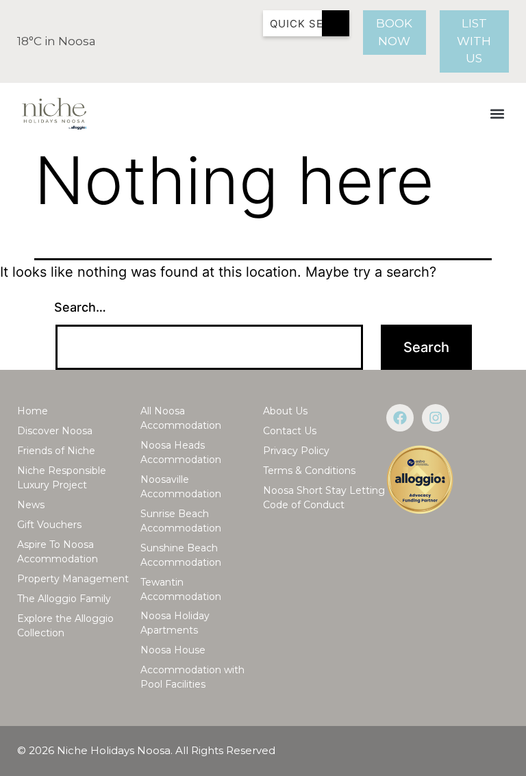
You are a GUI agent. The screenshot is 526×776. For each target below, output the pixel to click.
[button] (497, 113)
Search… (80, 307)
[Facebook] (400, 417)
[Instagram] (435, 417)
